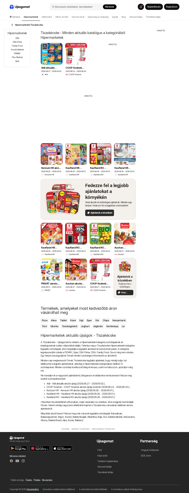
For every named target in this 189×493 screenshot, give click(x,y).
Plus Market (17, 57)
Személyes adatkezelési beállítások (59, 489)
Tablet (63, 320)
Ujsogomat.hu (32, 489)
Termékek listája (153, 17)
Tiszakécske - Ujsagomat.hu (57, 342)
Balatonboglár (79, 416)
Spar (75, 352)
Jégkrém (98, 326)
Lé (123, 326)
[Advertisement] (113, 68)
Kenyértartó (119, 320)
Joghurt (85, 326)
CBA (93, 352)
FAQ (99, 450)
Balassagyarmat (49, 416)
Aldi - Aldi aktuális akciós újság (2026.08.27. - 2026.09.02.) (76, 383)
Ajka (64, 420)
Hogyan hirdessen (150, 450)
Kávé (73, 320)
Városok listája (135, 17)
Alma (53, 320)
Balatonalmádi (115, 416)
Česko (28, 480)
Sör (97, 320)
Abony (44, 420)
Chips (106, 320)
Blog (124, 17)
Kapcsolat (102, 455)
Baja (100, 416)
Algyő (61, 416)
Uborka (54, 326)
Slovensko (47, 480)
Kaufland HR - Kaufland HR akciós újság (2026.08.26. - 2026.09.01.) (81, 393)
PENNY (68, 352)
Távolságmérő (69, 326)
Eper (89, 320)
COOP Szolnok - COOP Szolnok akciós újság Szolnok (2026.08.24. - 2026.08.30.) (88, 386)
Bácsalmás (116, 413)
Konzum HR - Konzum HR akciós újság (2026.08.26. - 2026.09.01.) (80, 390)
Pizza (44, 320)
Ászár (71, 420)
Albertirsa (92, 416)
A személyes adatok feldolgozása (126, 489)
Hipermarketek (88, 342)
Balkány (79, 420)
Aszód (68, 416)
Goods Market (17, 49)
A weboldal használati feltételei (93, 489)
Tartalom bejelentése (107, 461)
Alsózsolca (129, 416)
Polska (37, 480)
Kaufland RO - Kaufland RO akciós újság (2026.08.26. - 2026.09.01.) (81, 397)
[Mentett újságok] (141, 7)
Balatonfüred (54, 420)
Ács (105, 416)
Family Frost (103, 352)
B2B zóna (146, 455)
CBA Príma (84, 352)
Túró (44, 326)
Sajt (81, 320)
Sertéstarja (112, 326)
